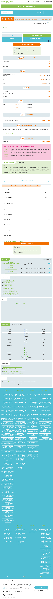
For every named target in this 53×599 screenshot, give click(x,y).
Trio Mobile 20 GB (8, 282)
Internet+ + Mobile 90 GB (45, 562)
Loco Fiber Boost (33, 411)
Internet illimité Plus (45, 550)
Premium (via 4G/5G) (33, 530)
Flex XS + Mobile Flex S (20, 458)
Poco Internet (32, 435)
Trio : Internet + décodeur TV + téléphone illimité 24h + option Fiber (33, 457)
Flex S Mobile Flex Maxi (10, 293)
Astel (28, 50)
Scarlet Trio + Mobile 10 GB (11, 269)
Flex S (20, 447)
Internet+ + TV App (45, 572)
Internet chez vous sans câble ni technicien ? (13, 373)
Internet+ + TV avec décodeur (45, 573)
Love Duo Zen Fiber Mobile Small (8, 430)
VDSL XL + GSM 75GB (8, 541)
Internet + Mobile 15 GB (45, 533)
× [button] (51, 580)
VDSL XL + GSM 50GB (8, 538)
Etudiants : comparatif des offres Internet (12, 366)
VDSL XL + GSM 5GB (7, 540)
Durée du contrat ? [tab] (8, 235)
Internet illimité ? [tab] (7, 224)
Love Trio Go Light (7, 463)
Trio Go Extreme (8, 288)
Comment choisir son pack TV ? (10, 368)
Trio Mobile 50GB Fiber (33, 438)
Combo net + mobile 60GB (20, 532)
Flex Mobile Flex (9, 290)
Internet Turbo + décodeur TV (45, 431)
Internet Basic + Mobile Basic (45, 409)
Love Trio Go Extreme (8, 460)
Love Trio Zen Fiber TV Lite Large (8, 508)
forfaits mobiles (11, 381)
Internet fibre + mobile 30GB (20, 536)
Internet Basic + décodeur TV (45, 402)
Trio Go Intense (8, 287)
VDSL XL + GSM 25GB (8, 537)
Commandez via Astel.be (26, 44)
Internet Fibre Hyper (20, 541)
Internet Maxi (20, 467)
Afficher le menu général (25, 6)
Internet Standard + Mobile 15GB (45, 423)
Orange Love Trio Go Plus (26, 180)
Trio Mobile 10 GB (8, 280)
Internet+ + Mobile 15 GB (45, 558)
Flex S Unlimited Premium (11, 294)
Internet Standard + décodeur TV (45, 417)
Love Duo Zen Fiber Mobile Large (8, 425)
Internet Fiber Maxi (20, 460)
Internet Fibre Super (20, 542)
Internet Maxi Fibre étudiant (20, 470)
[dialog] (26, 589)
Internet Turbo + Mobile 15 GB (45, 438)
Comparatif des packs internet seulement (12, 371)
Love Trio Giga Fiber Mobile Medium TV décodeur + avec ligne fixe (7, 441)
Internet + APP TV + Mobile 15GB (45, 529)
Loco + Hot (33, 405)
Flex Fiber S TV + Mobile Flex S (20, 423)
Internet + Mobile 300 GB (45, 534)
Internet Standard (45, 415)
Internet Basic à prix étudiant (45, 414)
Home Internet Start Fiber (7, 402)
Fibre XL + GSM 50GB (8, 532)
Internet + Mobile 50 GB (45, 536)
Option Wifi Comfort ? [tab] (8, 209)
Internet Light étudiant (20, 466)
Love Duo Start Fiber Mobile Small (7, 423)
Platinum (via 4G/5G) (33, 529)
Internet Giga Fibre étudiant (20, 463)
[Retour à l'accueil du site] (9, 2)
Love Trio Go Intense (8, 462)
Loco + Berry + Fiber (33, 399)
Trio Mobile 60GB (33, 439)
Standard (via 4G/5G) (33, 532)
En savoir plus (28, 585)
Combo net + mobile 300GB (20, 529)
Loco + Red (33, 409)
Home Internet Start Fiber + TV (7, 406)
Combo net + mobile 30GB (20, 530)
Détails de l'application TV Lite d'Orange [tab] (13, 230)
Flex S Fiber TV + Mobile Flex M (20, 450)
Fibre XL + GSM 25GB (8, 530)
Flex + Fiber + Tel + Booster (20, 394)
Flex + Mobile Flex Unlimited (20, 398)
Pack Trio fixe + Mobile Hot (33, 422)
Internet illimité (45, 549)
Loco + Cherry (32, 401)
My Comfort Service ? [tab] (9, 203)
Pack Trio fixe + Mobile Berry (32, 414)
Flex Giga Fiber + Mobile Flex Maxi (20, 430)
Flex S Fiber (20, 448)
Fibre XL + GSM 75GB (8, 534)
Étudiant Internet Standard (45, 397)
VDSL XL (7, 536)
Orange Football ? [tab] (8, 214)
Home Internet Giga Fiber (7, 394)
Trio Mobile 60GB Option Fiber (32, 440)
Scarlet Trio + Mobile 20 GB (11, 273)
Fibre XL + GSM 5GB (7, 533)
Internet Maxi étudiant (20, 468)
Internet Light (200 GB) (20, 464)
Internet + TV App (45, 546)
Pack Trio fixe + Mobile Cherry (32, 418)
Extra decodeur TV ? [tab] (8, 219)
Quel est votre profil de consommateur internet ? (14, 370)
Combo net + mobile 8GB (20, 533)
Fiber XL (7, 529)
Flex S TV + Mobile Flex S (20, 452)
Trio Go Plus (7, 285)
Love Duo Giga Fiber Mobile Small (7, 414)
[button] (18, 597)
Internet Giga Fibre (20, 462)
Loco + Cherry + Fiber (33, 402)
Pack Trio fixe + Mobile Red (33, 431)
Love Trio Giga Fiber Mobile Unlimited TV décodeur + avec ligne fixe (7, 447)
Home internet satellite (7, 401)
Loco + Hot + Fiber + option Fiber (33, 406)
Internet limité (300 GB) (45, 552)
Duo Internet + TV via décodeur (33, 394)
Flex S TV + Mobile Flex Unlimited (20, 454)
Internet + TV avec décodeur (45, 548)
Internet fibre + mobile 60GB (20, 538)
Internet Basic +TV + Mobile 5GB (45, 413)
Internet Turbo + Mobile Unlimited (45, 439)
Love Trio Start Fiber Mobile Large (7, 470)
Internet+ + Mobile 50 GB (45, 561)
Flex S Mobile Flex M (10, 291)
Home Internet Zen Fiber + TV (7, 409)
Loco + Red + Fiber (32, 410)
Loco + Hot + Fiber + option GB (32, 407)
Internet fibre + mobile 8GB (20, 540)
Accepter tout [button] (41, 587)
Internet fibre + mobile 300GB (20, 537)
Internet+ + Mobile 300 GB (45, 560)
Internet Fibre (20, 534)
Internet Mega (20, 544)
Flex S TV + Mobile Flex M (20, 451)
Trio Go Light (7, 284)
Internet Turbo (45, 430)
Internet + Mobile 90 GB (45, 537)
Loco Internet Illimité (33, 413)
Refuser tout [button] (41, 590)
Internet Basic (45, 401)
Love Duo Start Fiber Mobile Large (7, 418)
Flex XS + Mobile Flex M (20, 455)
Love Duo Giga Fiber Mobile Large (7, 410)
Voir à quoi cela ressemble (8, 133)
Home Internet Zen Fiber (7, 407)
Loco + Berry (32, 398)
